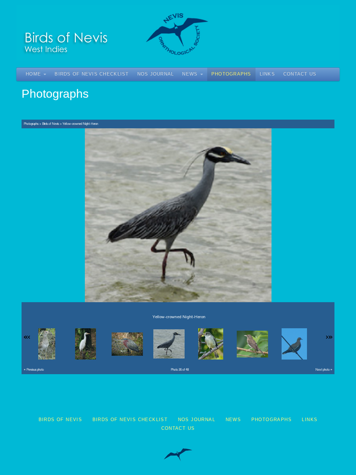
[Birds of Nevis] (178, 33)
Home (33, 74)
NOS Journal (155, 74)
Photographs (231, 74)
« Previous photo (34, 370)
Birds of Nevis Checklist (92, 74)
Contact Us (300, 74)
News (189, 74)
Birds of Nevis (50, 124)
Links (267, 74)
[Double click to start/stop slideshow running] (44, 344)
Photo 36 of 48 (180, 370)
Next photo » (323, 370)
